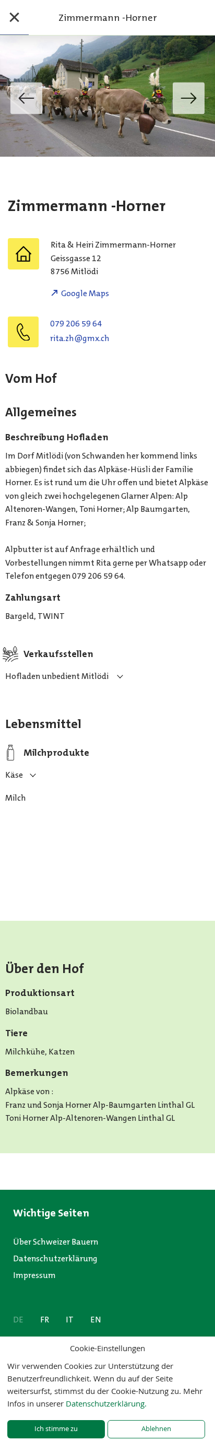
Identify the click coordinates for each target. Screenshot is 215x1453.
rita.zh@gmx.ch (80, 338)
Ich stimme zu (56, 1428)
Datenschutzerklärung (55, 1258)
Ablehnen (156, 1428)
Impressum (34, 1275)
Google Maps (85, 293)
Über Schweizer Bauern (55, 1241)
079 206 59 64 (76, 323)
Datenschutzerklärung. (106, 1403)
